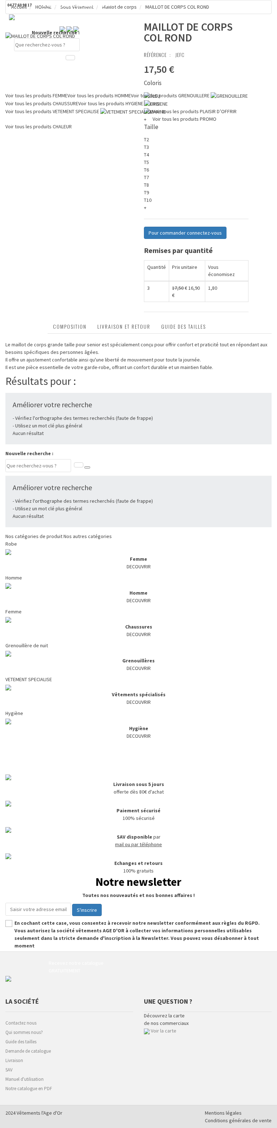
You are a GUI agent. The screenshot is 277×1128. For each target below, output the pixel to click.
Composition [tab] (70, 326)
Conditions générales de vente (238, 1120)
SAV (9, 1070)
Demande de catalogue (28, 1051)
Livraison (14, 1060)
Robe (11, 544)
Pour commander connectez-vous (185, 233)
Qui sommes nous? (24, 1032)
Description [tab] (26, 326)
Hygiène (14, 713)
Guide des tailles (183, 326)
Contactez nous (20, 1023)
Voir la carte (163, 1030)
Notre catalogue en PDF (28, 1088)
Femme (13, 611)
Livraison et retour (123, 326)
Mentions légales (223, 1113)
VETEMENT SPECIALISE (28, 679)
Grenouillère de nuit (26, 645)
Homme (13, 577)
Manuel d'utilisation (24, 1079)
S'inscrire (87, 910)
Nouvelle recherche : (56, 32)
